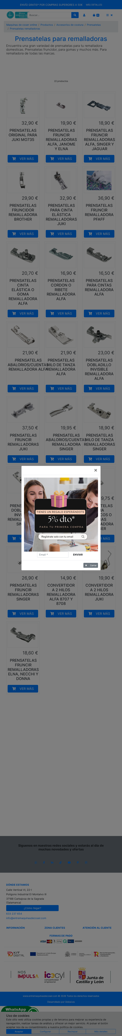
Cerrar (93, 565)
